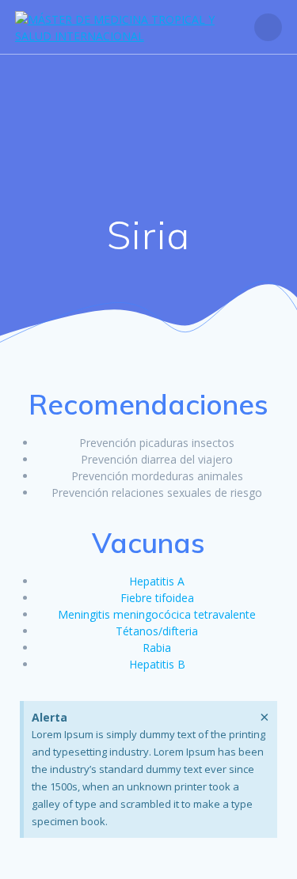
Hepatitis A (157, 581)
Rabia (157, 647)
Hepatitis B (157, 664)
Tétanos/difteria (157, 630)
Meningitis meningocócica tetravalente (157, 614)
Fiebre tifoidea (157, 597)
